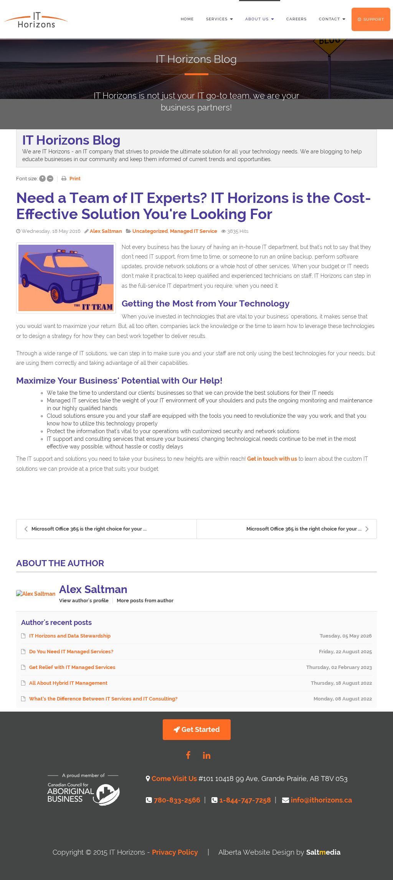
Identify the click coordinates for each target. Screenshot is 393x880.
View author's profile (84, 600)
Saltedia (323, 852)
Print (75, 178)
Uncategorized (150, 231)
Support (373, 19)
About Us (257, 19)
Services (217, 19)
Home (187, 19)
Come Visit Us (175, 779)
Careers (296, 19)
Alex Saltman (106, 231)
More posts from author (145, 600)
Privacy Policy (175, 852)
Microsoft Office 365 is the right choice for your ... (89, 529)
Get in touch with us (272, 459)
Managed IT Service (193, 231)
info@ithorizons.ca (321, 800)
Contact (330, 19)
